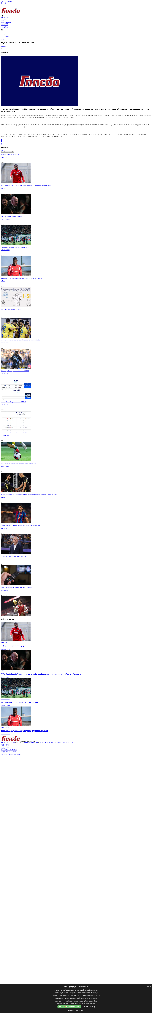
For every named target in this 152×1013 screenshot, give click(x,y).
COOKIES (3, 748)
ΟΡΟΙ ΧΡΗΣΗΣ (5, 747)
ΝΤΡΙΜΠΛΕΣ (4, 25)
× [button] (150, 986)
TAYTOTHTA (4, 745)
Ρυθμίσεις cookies (81, 1003)
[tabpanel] (76, 384)
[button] (76, 1010)
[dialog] (76, 998)
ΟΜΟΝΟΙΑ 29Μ (5, 699)
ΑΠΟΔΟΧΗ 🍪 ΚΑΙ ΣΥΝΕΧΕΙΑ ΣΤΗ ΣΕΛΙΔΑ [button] (69, 1006)
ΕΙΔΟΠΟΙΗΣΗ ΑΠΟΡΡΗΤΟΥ (9, 750)
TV (11, 1)
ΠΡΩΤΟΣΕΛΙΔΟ (5, 1)
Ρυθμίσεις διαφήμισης (78, 1001)
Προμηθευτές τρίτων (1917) (74, 995)
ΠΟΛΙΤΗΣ (3, 752)
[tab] (4, 152)
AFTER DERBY (5, 27)
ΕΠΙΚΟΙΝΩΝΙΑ (5, 744)
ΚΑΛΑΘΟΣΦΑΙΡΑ (6, 22)
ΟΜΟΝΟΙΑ (4, 642)
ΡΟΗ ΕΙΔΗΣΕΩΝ (5, 17)
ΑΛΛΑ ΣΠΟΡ (4, 23)
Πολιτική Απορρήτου (90, 1003)
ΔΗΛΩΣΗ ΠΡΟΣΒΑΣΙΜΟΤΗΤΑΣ (10, 751)
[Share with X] (2, 142)
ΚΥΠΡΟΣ (3, 19)
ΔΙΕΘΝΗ (3, 20)
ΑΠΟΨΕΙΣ (3, 26)
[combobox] (148, 986)
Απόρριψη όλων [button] (88, 1006)
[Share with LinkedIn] (2, 144)
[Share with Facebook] (2, 140)
